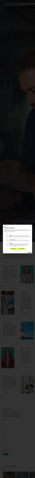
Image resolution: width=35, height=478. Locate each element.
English (5, 226)
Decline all (22, 248)
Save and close (17, 250)
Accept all (13, 248)
